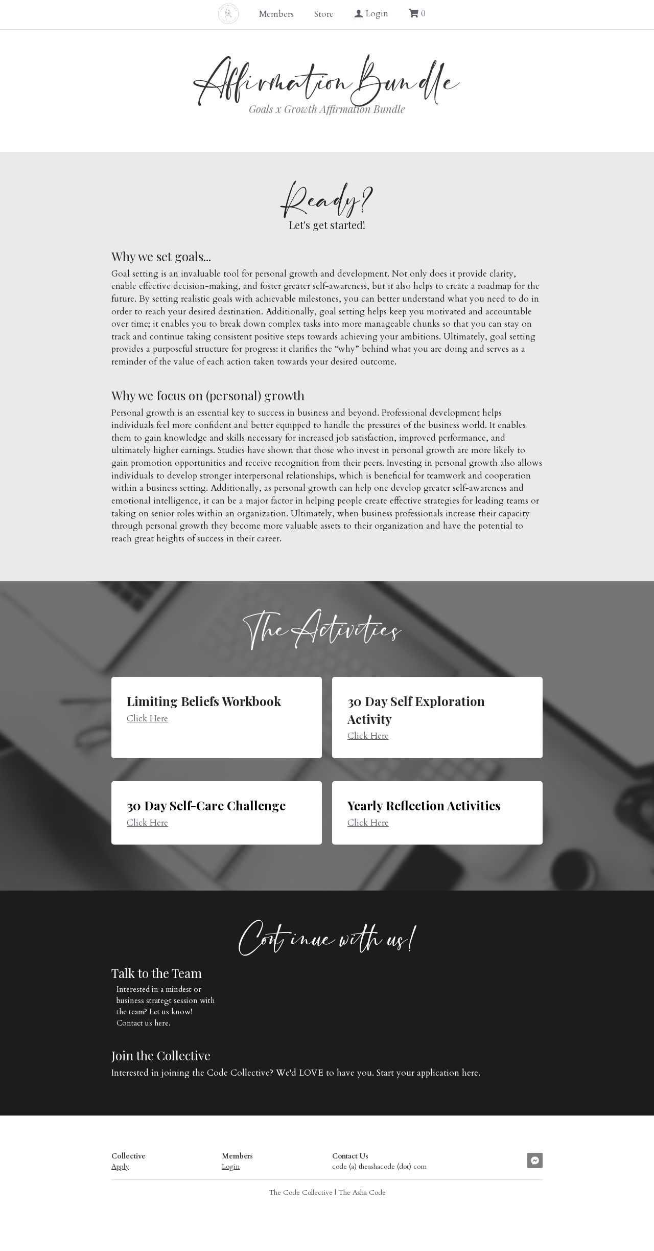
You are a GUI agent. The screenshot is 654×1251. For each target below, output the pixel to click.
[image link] (228, 13)
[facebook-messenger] (535, 1158)
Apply (120, 1165)
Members (276, 14)
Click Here (147, 716)
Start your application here (427, 1071)
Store (324, 14)
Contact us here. (144, 1021)
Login (231, 1165)
